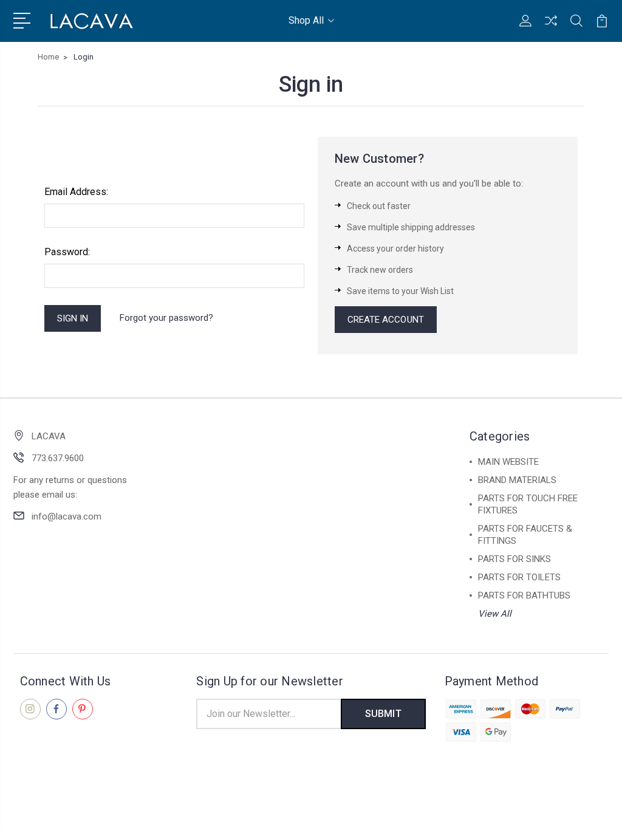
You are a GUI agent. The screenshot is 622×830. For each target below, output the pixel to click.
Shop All (306, 20)
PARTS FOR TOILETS (519, 577)
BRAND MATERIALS (517, 480)
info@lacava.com (66, 516)
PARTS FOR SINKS (514, 559)
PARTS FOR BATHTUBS (524, 595)
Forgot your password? (166, 317)
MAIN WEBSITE (508, 461)
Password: (67, 252)
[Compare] (551, 28)
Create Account (385, 319)
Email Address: (76, 191)
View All (494, 613)
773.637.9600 (58, 458)
